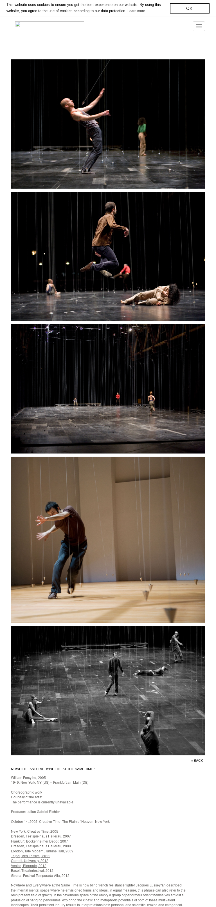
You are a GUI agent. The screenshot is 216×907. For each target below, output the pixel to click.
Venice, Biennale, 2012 (28, 865)
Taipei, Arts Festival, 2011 (30, 855)
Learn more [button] (136, 11)
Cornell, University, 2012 (29, 860)
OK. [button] (190, 8)
